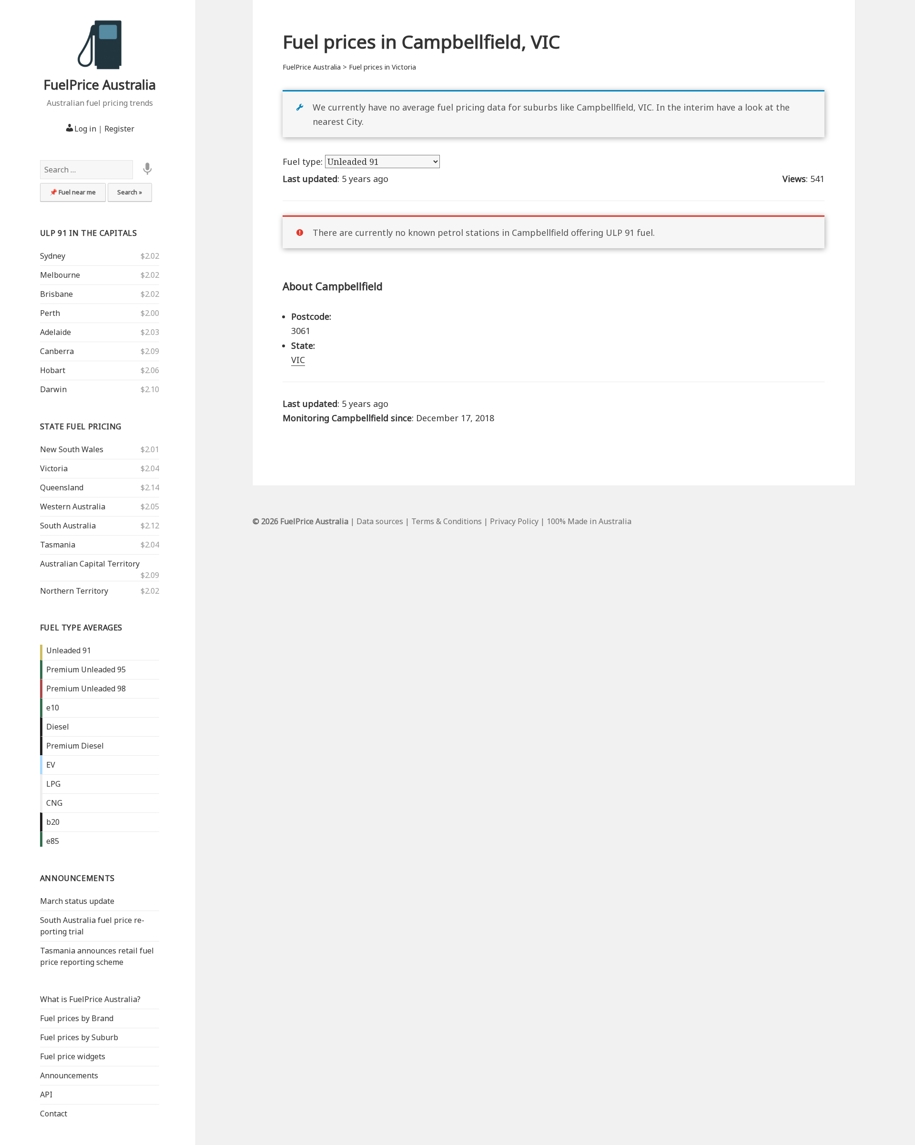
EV (50, 765)
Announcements (77, 878)
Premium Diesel (75, 745)
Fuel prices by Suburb (79, 1037)
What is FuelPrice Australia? (90, 999)
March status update (77, 901)
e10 (52, 707)
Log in (85, 128)
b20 (53, 822)
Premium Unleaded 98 (86, 688)
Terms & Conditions (446, 521)
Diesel (57, 726)
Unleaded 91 (68, 650)
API (46, 1094)
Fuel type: (304, 161)
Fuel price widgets (72, 1056)
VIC (298, 359)
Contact (53, 1113)
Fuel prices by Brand (76, 1018)
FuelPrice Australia (99, 84)
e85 (52, 841)
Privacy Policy (514, 521)
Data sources (379, 521)
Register (119, 128)
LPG (53, 784)
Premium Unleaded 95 (86, 669)
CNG (54, 803)
